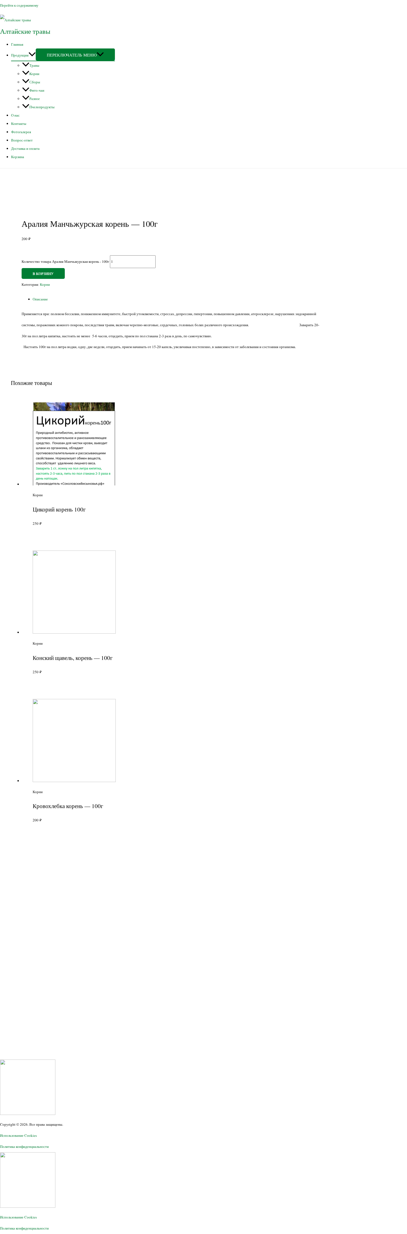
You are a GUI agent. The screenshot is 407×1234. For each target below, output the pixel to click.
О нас (15, 115)
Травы (34, 65)
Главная (17, 44)
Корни (34, 73)
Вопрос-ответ (22, 140)
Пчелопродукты (42, 106)
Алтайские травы (25, 31)
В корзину (43, 273)
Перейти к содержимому (19, 5)
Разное (34, 98)
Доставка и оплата (25, 148)
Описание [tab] (40, 299)
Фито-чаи (36, 90)
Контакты (18, 123)
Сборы (34, 81)
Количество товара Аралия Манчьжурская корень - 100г (65, 261)
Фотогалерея (21, 131)
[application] (32, 55)
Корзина (17, 156)
